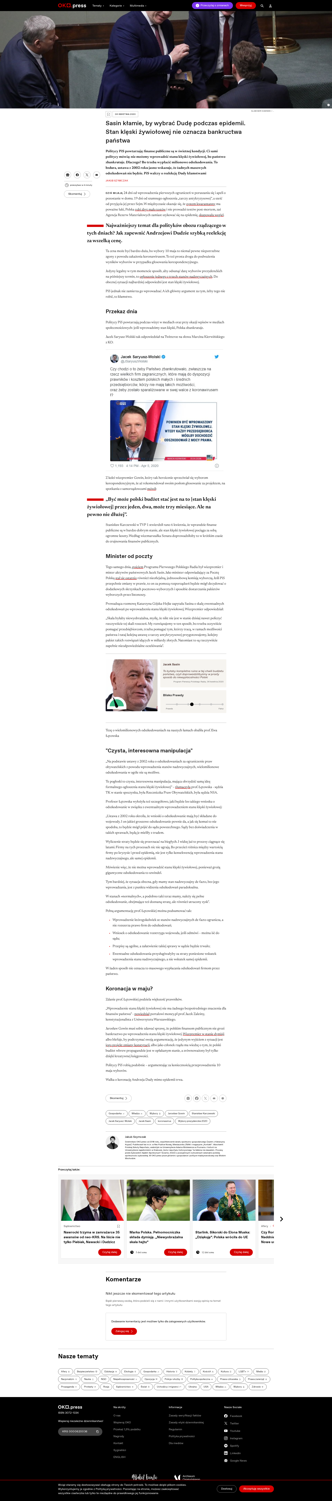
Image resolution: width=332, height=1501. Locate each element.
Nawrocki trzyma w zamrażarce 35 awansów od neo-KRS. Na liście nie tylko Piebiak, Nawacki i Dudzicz (92, 1237)
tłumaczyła (183, 787)
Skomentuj (75, 194)
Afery (264, 1226)
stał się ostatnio (126, 578)
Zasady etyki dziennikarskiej (186, 1422)
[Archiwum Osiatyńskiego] (187, 1478)
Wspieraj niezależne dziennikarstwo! (80, 1421)
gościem (137, 567)
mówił (151, 489)
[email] (214, 1098)
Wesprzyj (246, 5)
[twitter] (205, 1098)
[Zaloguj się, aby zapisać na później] (118, 1226)
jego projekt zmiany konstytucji (128, 1045)
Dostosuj (226, 1489)
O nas (117, 1415)
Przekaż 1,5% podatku (127, 1429)
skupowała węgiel (211, 215)
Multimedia (137, 6)
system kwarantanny (200, 204)
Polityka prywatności (182, 1436)
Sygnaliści (119, 1450)
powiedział (142, 1014)
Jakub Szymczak (135, 1137)
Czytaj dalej (109, 1252)
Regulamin (175, 1429)
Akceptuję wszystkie (256, 1489)
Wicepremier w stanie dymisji (203, 1034)
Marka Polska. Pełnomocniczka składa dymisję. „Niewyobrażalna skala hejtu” (156, 1237)
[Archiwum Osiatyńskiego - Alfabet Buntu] (145, 1478)
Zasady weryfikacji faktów (185, 1415)
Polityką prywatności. (109, 1489)
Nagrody (118, 1436)
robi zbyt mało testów (150, 209)
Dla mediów (176, 1443)
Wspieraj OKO (122, 1422)
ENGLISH (119, 1457)
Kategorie (116, 6)
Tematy (97, 6)
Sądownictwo (72, 1226)
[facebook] (196, 1098)
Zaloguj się (122, 1331)
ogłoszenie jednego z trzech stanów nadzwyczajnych (176, 276)
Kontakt (118, 1443)
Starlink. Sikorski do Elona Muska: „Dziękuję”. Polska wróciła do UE (222, 1235)
